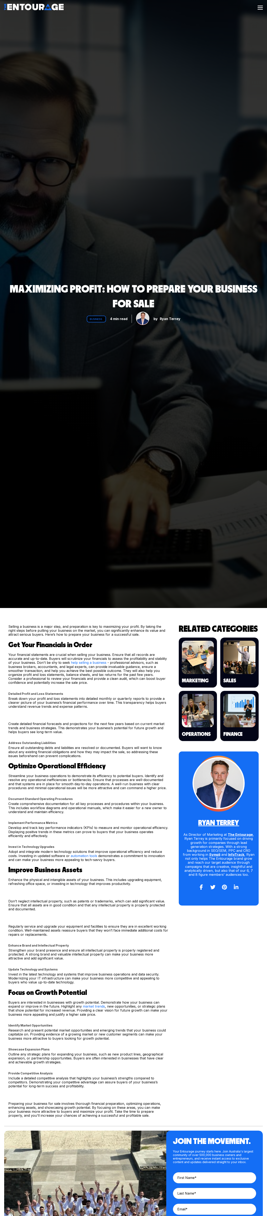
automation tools (84, 856)
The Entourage (240, 834)
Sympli (214, 854)
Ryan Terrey (170, 319)
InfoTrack (236, 854)
